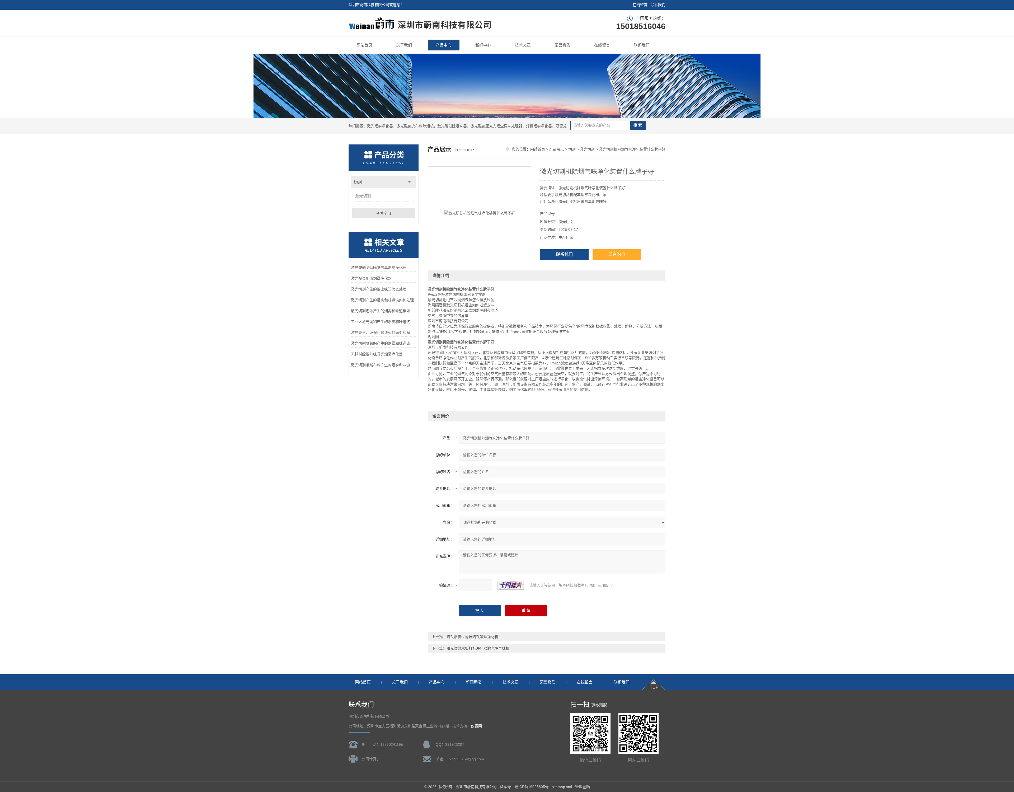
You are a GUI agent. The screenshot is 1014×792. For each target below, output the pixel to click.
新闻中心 (483, 45)
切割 (358, 182)
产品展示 (556, 149)
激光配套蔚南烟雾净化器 (371, 278)
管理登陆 (582, 787)
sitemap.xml (562, 787)
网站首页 (364, 45)
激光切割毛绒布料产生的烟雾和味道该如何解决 (383, 365)
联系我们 (658, 5)
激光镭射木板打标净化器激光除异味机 (478, 648)
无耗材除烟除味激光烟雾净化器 (377, 354)
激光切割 (363, 196)
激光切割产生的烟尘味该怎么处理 (378, 289)
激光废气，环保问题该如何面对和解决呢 (383, 332)
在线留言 (640, 5)
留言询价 (616, 254)
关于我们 (404, 45)
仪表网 (476, 726)
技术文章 (523, 45)
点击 (409, 182)
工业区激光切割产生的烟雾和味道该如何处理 (383, 322)
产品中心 (444, 45)
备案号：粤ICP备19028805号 (524, 787)
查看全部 (383, 213)
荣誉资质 (562, 45)
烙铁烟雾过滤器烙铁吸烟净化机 (472, 637)
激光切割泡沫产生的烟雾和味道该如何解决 (383, 311)
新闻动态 (474, 682)
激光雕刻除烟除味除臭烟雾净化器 (378, 267)
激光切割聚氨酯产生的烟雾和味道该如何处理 (383, 343)
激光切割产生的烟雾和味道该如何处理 (382, 300)
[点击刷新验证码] (510, 585)
